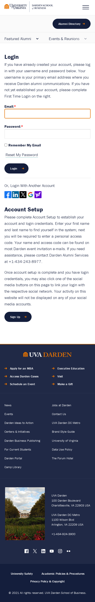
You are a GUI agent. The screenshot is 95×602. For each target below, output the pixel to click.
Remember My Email (24, 145)
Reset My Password (22, 154)
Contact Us (59, 414)
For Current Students (17, 449)
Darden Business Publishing (22, 441)
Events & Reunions (64, 38)
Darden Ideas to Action (18, 423)
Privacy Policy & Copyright (47, 581)
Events (8, 414)
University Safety (22, 574)
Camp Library (12, 467)
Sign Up (15, 317)
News (7, 405)
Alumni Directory (69, 24)
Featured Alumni (17, 38)
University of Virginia (65, 441)
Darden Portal (13, 458)
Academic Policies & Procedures (63, 574)
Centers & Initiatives (17, 432)
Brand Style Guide (63, 432)
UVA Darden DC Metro (66, 423)
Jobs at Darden (61, 405)
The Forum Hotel (62, 458)
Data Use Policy (62, 449)
